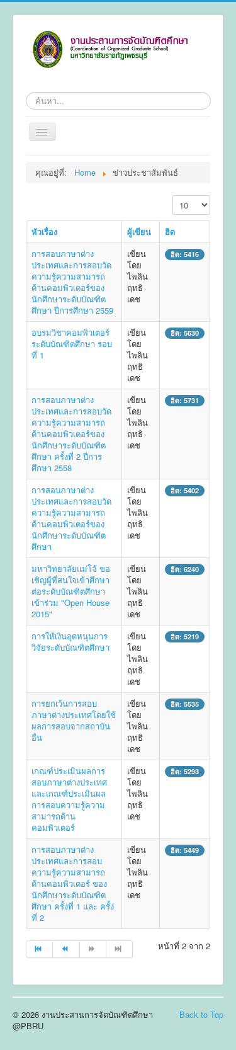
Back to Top (201, 1014)
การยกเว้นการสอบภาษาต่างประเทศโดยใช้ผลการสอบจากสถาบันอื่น (73, 720)
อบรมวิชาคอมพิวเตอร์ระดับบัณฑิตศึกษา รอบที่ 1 (71, 343)
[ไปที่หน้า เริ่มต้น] (39, 949)
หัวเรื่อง (44, 231)
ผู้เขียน (139, 231)
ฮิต (170, 231)
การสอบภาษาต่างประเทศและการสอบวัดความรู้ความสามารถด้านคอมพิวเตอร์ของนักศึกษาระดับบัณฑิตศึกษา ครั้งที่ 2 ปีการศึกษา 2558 (71, 434)
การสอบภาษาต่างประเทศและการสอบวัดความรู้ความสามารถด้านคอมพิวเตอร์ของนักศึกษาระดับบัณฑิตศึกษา (71, 518)
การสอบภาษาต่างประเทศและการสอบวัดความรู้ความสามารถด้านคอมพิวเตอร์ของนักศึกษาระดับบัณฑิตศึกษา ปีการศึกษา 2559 (72, 282)
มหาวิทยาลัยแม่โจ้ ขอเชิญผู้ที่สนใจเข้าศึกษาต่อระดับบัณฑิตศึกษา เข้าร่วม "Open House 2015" (70, 591)
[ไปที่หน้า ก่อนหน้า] (66, 949)
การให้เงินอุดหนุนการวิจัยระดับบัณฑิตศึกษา (70, 641)
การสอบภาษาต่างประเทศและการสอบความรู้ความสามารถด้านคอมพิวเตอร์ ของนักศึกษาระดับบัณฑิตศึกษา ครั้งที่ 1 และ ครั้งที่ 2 (72, 883)
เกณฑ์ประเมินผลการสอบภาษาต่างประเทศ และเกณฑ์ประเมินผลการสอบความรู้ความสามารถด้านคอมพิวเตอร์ (69, 799)
